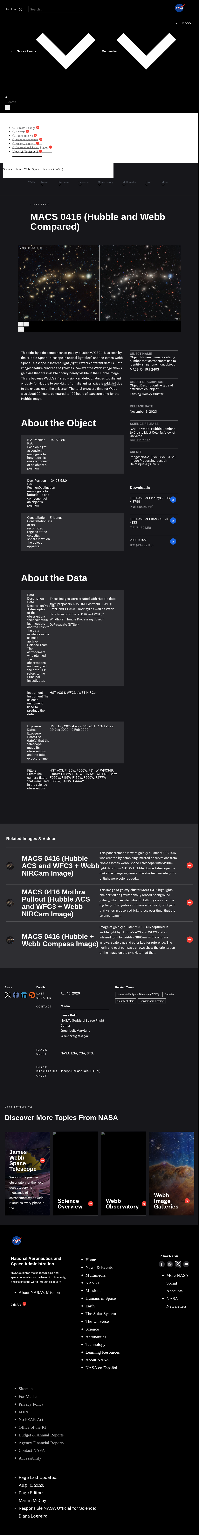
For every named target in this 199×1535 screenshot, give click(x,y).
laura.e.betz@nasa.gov (74, 1036)
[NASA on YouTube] (186, 1264)
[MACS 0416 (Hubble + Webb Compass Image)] (190, 939)
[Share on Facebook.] (16, 995)
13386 (68, 609)
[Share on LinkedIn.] (24, 995)
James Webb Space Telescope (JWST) (138, 994)
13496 (105, 604)
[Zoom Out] (26, 324)
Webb (31, 182)
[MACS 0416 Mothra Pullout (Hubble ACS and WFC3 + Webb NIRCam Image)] (190, 902)
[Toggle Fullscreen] (21, 329)
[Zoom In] (20, 324)
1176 (84, 614)
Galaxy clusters (125, 1000)
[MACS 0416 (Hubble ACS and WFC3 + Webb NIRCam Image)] (190, 865)
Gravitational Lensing (152, 1000)
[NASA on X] (178, 1264)
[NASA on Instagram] (170, 1264)
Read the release (140, 439)
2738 (97, 614)
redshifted (110, 383)
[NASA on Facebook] (162, 1264)
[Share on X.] (8, 995)
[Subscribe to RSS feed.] (32, 995)
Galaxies (169, 994)
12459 (76, 604)
